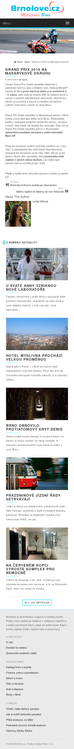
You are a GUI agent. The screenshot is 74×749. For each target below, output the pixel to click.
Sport (25, 79)
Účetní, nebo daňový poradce (22, 708)
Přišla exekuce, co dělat (19, 719)
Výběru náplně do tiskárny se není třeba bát (40, 190)
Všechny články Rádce (19, 730)
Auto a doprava (14, 689)
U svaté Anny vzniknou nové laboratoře (31, 287)
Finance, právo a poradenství (22, 672)
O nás (9, 642)
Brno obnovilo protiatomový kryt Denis (34, 427)
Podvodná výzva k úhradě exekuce (26, 725)
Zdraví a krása (14, 678)
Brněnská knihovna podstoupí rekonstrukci (33, 183)
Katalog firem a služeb (18, 667)
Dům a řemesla (14, 683)
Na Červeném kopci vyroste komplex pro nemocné (30, 569)
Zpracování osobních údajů (21, 653)
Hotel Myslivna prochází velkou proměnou (34, 357)
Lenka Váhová (40, 201)
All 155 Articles (37, 602)
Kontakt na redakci (16, 647)
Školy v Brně (13, 694)
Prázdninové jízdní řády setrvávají (33, 497)
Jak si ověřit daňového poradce (23, 714)
